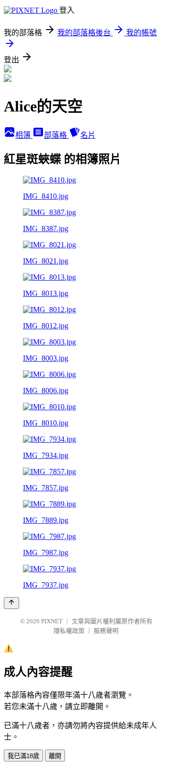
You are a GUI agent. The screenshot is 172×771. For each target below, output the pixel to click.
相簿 (23, 135)
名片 (88, 135)
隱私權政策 (69, 630)
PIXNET (52, 621)
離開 (55, 756)
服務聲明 (106, 630)
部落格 (56, 135)
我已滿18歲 (23, 756)
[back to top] (11, 603)
